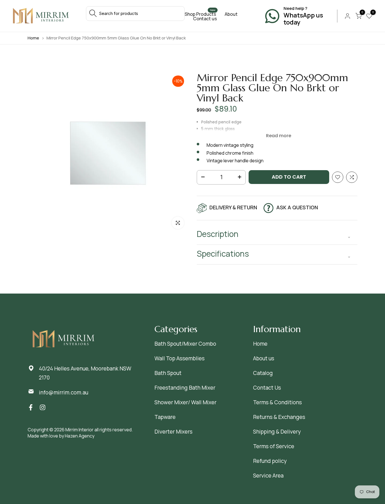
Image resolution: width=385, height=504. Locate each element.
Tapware (165, 417)
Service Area (268, 475)
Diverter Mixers (173, 431)
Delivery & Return (233, 207)
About (231, 14)
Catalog (263, 373)
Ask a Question (297, 207)
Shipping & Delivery (277, 431)
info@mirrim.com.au (63, 392)
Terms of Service (273, 446)
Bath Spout (168, 373)
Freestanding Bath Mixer (184, 387)
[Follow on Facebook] (31, 407)
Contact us (205, 18)
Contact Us (267, 387)
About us (263, 358)
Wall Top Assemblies (179, 358)
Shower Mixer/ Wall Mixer (185, 402)
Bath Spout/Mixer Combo (185, 343)
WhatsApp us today (303, 19)
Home (33, 38)
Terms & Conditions (277, 402)
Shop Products (200, 14)
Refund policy (270, 461)
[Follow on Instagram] (42, 407)
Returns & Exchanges (279, 417)
